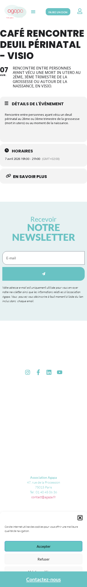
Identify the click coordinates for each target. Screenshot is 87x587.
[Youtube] (59, 372)
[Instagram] (27, 372)
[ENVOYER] (43, 274)
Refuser (44, 559)
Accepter (44, 546)
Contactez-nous (43, 579)
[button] (80, 517)
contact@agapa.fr (43, 497)
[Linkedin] (49, 372)
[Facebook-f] (38, 372)
